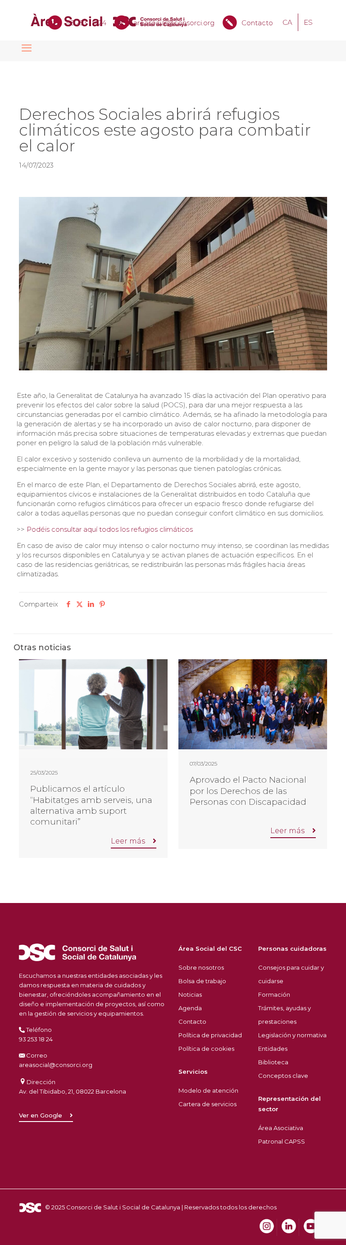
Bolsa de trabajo (202, 981)
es (308, 22)
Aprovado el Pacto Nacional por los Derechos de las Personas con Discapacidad (248, 791)
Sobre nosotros (201, 967)
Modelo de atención (208, 1090)
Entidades (272, 1048)
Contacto (257, 22)
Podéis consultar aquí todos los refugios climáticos (110, 529)
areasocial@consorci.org (173, 22)
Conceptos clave (283, 1075)
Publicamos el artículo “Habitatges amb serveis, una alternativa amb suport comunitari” (91, 805)
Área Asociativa (280, 1127)
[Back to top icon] (302, 1226)
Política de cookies (206, 1048)
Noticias (190, 994)
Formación (274, 994)
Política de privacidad (210, 1035)
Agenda (190, 1008)
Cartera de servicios (207, 1104)
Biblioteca (273, 1062)
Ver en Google (40, 1115)
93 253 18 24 (86, 22)
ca (287, 22)
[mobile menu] (26, 48)
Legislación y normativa (292, 1035)
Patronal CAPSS (281, 1141)
